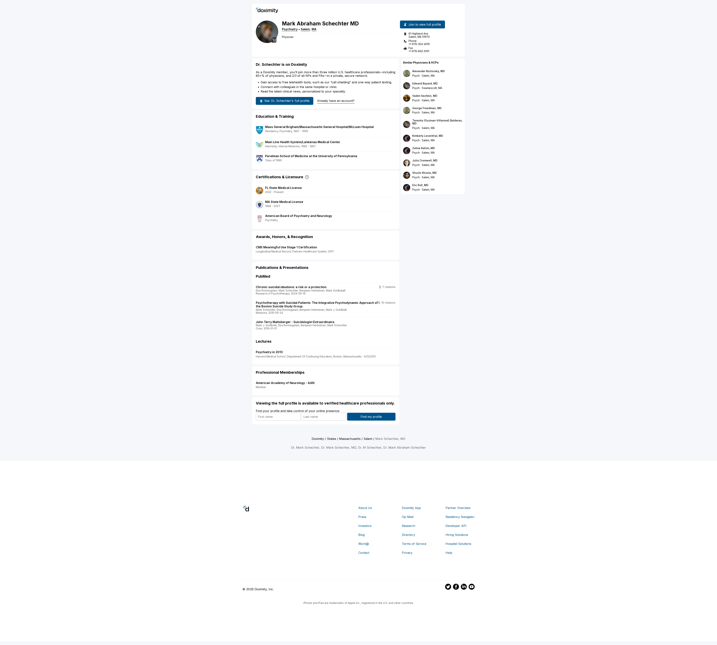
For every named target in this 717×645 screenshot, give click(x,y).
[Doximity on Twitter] (448, 587)
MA (314, 29)
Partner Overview (458, 508)
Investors (365, 526)
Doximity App (411, 508)
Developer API (456, 526)
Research (408, 526)
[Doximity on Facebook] (456, 587)
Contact (363, 553)
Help (449, 553)
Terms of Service (414, 544)
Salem (305, 29)
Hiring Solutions (457, 535)
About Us (365, 508)
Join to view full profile (424, 24)
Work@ (363, 544)
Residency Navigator (460, 517)
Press (362, 517)
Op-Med (407, 517)
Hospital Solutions (458, 544)
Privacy (407, 553)
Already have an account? (336, 101)
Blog (361, 535)
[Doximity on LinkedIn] (464, 587)
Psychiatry (290, 29)
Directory (408, 535)
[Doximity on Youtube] (472, 587)
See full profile (286, 101)
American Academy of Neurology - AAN (285, 383)
